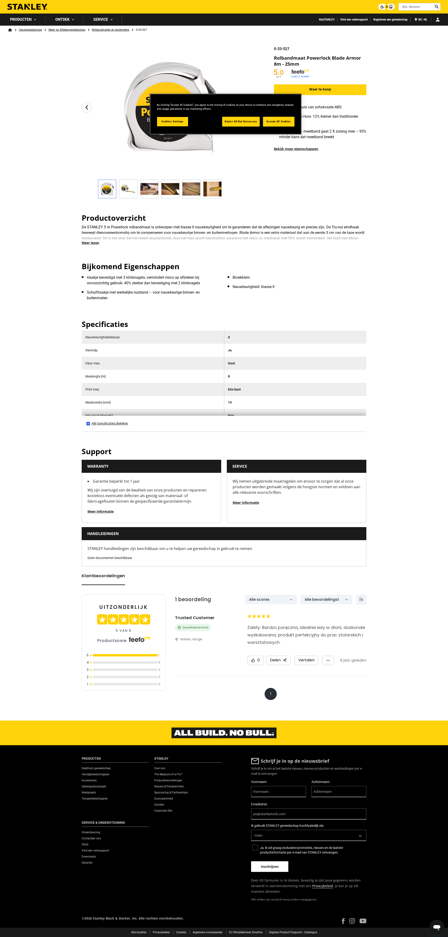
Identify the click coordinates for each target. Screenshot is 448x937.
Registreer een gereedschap (390, 19)
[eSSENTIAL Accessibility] (386, 6)
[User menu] (437, 19)
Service (100, 19)
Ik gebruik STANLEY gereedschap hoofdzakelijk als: (287, 825)
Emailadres (259, 804)
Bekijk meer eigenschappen (296, 149)
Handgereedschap (30, 29)
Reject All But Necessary (241, 121)
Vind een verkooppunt (354, 19)
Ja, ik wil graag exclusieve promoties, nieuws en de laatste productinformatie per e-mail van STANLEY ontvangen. (301, 850)
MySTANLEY (327, 19)
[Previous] (87, 107)
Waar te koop (320, 89)
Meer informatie (101, 511)
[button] (343, 921)
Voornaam (258, 782)
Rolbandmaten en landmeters (110, 29)
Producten (21, 19)
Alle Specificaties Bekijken (109, 423)
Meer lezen (90, 242)
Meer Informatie (246, 502)
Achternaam (320, 782)
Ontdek (62, 19)
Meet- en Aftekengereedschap (67, 29)
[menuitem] (22, 20)
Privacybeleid (322, 886)
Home (10, 30)
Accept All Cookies (278, 121)
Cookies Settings (172, 121)
